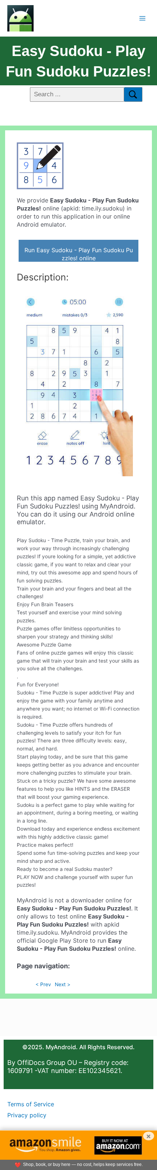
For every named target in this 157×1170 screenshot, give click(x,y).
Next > (62, 984)
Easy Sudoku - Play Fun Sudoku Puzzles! (78, 61)
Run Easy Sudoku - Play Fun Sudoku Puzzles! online (78, 254)
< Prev (43, 984)
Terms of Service (30, 1104)
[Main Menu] (142, 18)
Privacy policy (26, 1115)
